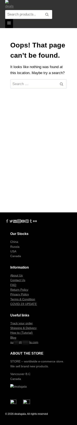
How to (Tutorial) (21, 332)
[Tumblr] (31, 222)
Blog (13, 337)
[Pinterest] (27, 222)
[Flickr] (35, 222)
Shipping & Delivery (23, 328)
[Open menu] (9, 23)
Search (48, 15)
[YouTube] (23, 222)
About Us (16, 275)
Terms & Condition (22, 299)
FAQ (13, 285)
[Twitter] (11, 222)
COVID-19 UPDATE (23, 304)
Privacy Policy (19, 294)
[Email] (15, 222)
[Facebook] (7, 222)
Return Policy (19, 289)
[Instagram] (19, 222)
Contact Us (17, 280)
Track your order (21, 323)
